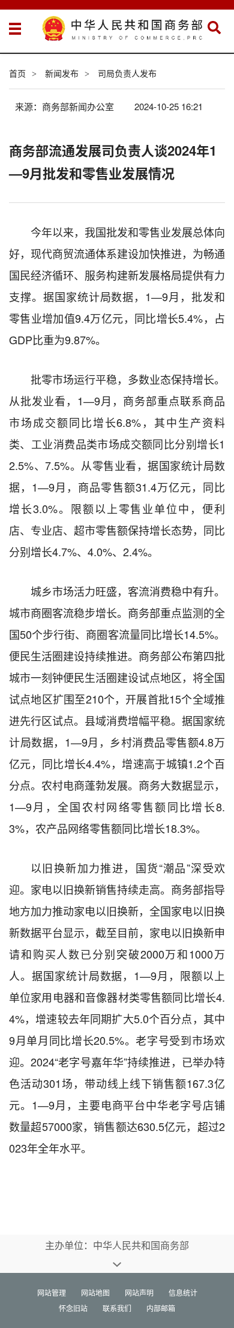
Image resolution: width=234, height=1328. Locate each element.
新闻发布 (62, 73)
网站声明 (139, 1292)
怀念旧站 (73, 1308)
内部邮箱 (160, 1308)
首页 (17, 73)
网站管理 (51, 1292)
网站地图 (95, 1292)
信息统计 (183, 1292)
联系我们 (117, 1308)
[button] (214, 27)
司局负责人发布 (127, 73)
